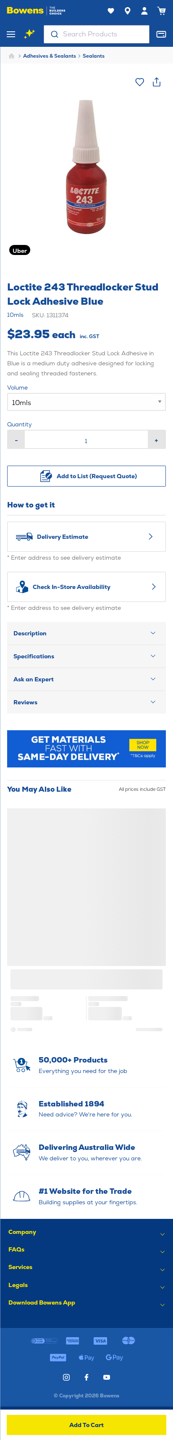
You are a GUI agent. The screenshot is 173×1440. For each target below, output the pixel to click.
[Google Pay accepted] (115, 1357)
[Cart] (161, 11)
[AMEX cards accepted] (72, 1341)
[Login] (144, 11)
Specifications (33, 656)
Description (30, 633)
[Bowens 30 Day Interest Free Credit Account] (44, 1341)
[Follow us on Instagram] (66, 1377)
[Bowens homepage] (36, 11)
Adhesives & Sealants (49, 56)
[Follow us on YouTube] (106, 1377)
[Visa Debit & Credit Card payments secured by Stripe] (100, 1341)
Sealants (94, 56)
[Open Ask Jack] (29, 34)
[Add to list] (140, 81)
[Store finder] (128, 11)
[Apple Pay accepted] (86, 1357)
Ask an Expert (33, 679)
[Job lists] (111, 11)
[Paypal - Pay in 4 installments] (58, 1357)
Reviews (25, 702)
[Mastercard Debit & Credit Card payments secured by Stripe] (128, 1341)
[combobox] (96, 34)
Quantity (19, 424)
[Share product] (157, 82)
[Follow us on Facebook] (86, 1377)
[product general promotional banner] (86, 748)
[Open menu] (11, 34)
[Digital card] (161, 34)
